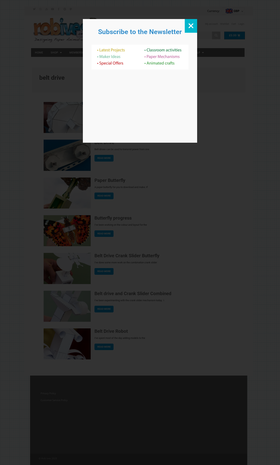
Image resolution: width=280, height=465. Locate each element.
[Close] (191, 26)
